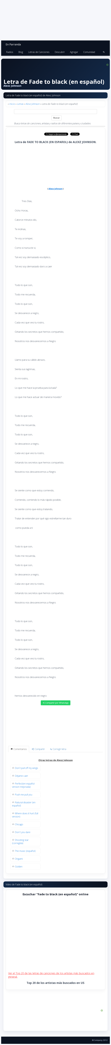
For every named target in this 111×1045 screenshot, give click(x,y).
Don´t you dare (22, 832)
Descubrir (60, 52)
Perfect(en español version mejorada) (23, 785)
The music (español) (25, 851)
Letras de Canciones (38, 52)
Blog (20, 52)
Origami (19, 858)
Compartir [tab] (39, 749)
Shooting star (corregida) (20, 841)
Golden (18, 866)
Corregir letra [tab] (59, 749)
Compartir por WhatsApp (57, 702)
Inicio (12, 103)
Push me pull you (23, 794)
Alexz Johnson (32, 103)
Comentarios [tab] (20, 749)
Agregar (74, 52)
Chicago (19, 824)
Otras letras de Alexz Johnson (55, 760)
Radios (9, 52)
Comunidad (89, 52)
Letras (20, 103)
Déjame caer (21, 775)
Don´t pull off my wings (26, 768)
